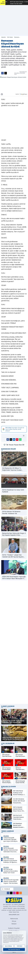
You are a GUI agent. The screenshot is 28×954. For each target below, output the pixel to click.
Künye (14, 921)
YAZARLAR (7, 889)
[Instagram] (14, 893)
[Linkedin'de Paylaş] (14, 439)
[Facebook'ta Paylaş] (2, 73)
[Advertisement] (14, 642)
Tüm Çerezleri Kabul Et (14, 949)
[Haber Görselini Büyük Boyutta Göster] (14, 84)
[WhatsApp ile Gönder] (20, 439)
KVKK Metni (19, 946)
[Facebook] (8, 893)
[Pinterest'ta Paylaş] (17, 439)
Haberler (3, 37)
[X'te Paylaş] (5, 73)
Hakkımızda (14, 918)
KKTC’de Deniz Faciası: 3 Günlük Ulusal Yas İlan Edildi (17, 2)
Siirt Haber (10, 37)
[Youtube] (17, 893)
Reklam (14, 924)
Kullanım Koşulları (14, 928)
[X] (11, 893)
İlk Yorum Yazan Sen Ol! (15, 445)
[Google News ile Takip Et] (23, 94)
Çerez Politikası (8, 946)
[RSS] (20, 893)
